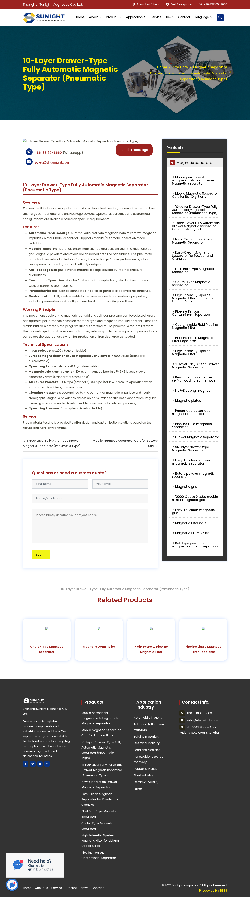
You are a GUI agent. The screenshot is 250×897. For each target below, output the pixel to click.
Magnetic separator (210, 67)
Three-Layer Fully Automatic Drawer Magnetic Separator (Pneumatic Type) (196, 226)
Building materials (146, 736)
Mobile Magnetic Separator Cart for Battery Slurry (195, 195)
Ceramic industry (146, 782)
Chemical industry (147, 743)
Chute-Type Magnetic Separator (191, 283)
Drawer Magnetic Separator (197, 437)
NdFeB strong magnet (192, 390)
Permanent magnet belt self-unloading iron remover (194, 379)
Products (180, 67)
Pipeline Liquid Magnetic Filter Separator (192, 339)
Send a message (134, 149)
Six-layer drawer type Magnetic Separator (190, 448)
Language (202, 17)
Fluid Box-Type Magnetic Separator (193, 270)
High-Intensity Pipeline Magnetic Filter (191, 352)
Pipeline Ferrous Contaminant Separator (191, 313)
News (170, 17)
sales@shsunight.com (52, 162)
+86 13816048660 (48, 152)
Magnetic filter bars (190, 523)
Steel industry (143, 775)
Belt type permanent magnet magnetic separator (195, 545)
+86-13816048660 (215, 4)
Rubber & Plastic (145, 769)
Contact (184, 17)
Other (138, 789)
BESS (223, 890)
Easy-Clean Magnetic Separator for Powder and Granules (192, 255)
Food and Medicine (147, 750)
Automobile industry (148, 718)
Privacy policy (209, 890)
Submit (41, 554)
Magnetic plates (188, 400)
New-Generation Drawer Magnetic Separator (193, 241)
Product (112, 17)
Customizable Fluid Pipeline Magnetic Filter (195, 326)
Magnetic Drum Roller (192, 533)
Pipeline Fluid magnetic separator (192, 425)
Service (156, 17)
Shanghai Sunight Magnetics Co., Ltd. (53, 4)
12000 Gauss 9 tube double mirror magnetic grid (195, 498)
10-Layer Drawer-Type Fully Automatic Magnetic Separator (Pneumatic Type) (195, 210)
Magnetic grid (186, 486)
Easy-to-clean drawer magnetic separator (191, 462)
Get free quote (181, 4)
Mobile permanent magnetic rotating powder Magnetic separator (193, 180)
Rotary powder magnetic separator (193, 475)
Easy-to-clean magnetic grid (193, 511)
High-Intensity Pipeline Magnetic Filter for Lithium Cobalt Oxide (192, 298)
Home (80, 17)
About (93, 17)
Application (134, 17)
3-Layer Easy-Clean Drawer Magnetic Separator (195, 365)
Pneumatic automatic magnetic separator (191, 412)
